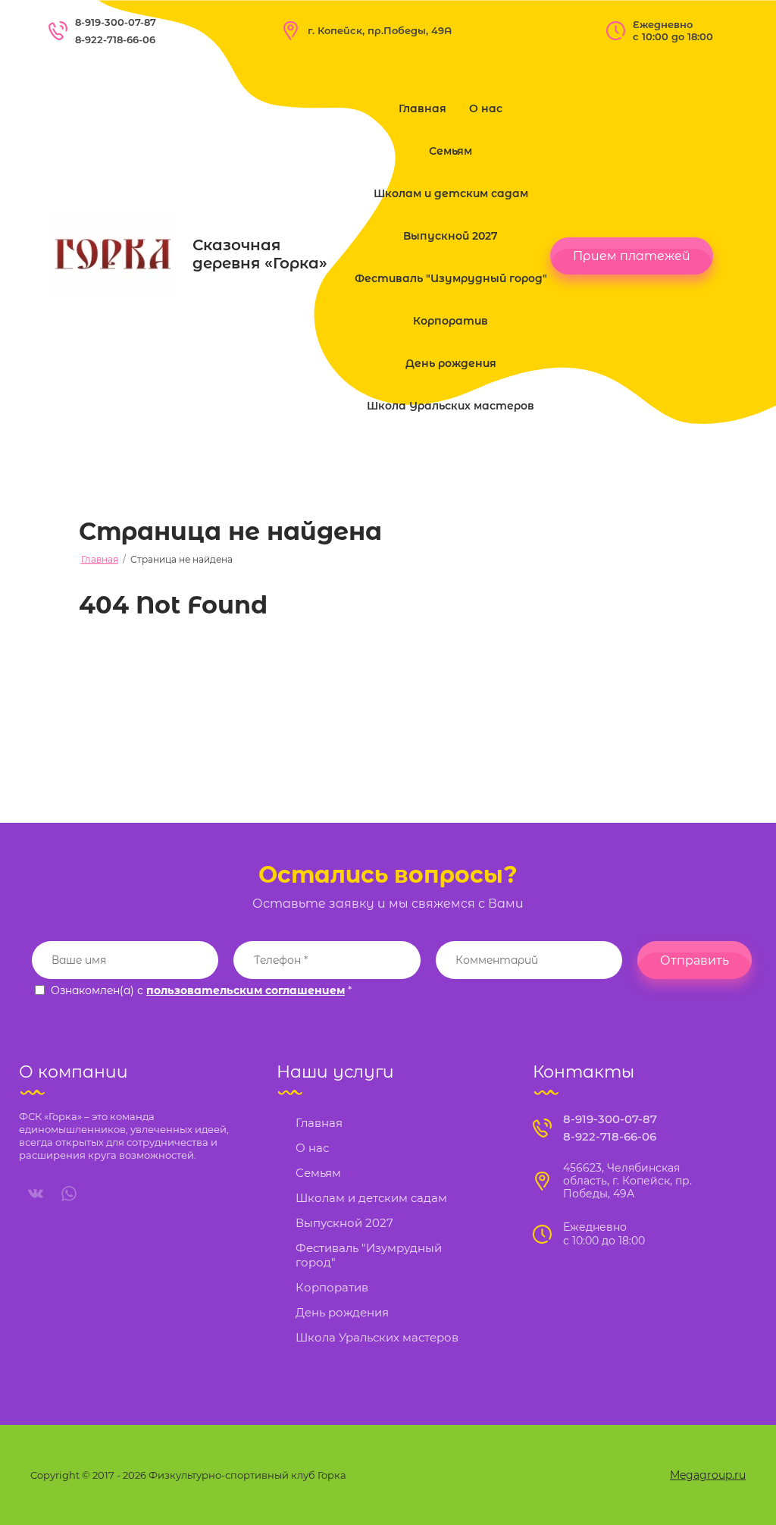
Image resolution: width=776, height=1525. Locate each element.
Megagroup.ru (708, 1475)
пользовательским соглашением (245, 990)
